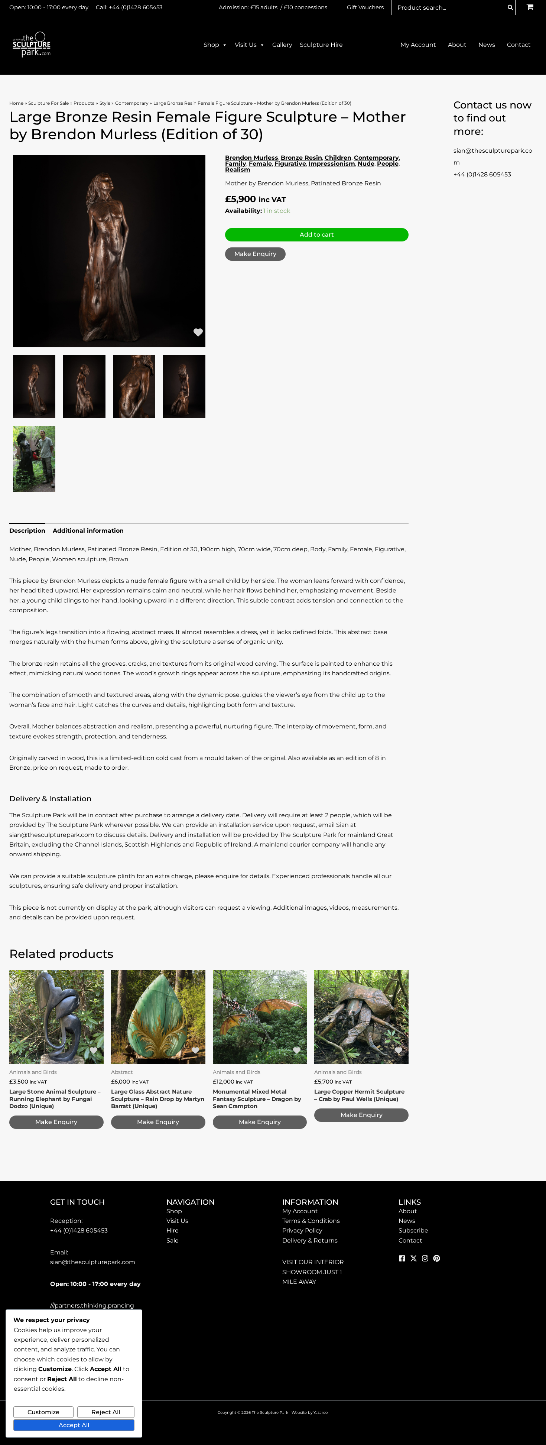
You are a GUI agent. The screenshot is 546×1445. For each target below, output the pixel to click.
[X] (413, 1258)
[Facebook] (402, 1258)
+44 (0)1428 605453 (135, 7)
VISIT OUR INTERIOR (313, 1262)
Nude (366, 163)
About (408, 1211)
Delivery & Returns (310, 1240)
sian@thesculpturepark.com (92, 1262)
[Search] (510, 7)
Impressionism (332, 163)
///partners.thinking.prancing (92, 1305)
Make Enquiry (255, 253)
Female (260, 163)
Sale (172, 1240)
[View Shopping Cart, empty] (530, 7)
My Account (300, 1211)
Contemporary (376, 157)
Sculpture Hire (321, 44)
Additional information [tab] (88, 530)
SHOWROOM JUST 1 (312, 1272)
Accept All (74, 1425)
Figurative (290, 163)
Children (338, 157)
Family (235, 163)
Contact (410, 1240)
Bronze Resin (301, 157)
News (407, 1220)
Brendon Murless (251, 157)
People (388, 163)
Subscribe (413, 1230)
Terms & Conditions (311, 1220)
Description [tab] (27, 530)
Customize (43, 1412)
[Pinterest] (436, 1258)
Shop (211, 44)
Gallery (282, 44)
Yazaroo (321, 1412)
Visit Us (246, 44)
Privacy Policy (302, 1230)
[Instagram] (425, 1258)
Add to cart (317, 234)
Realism (237, 169)
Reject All (105, 1412)
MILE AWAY (299, 1281)
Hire (172, 1230)
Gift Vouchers (365, 7)
